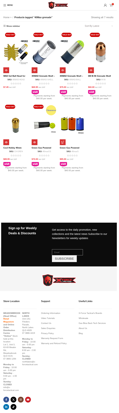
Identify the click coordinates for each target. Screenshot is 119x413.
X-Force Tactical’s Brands (90, 313)
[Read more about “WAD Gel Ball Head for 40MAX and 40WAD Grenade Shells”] (6, 70)
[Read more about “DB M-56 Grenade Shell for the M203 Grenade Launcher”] (91, 70)
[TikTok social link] (13, 407)
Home (6, 17)
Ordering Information (50, 313)
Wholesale (83, 318)
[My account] (105, 5)
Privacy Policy (47, 333)
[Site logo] (58, 5)
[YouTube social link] (28, 400)
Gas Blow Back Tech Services (92, 323)
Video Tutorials (48, 318)
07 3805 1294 (9, 359)
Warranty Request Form (52, 338)
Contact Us (46, 323)
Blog (81, 333)
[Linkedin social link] (6, 407)
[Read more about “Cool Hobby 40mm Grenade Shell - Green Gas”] (6, 142)
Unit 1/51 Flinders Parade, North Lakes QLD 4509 (27, 324)
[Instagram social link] (21, 400)
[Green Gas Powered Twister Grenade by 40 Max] (72, 124)
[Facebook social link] (6, 400)
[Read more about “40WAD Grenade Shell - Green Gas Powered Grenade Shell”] (34, 70)
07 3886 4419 (28, 333)
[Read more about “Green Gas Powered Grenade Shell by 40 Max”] (34, 142)
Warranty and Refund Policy (54, 343)
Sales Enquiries (48, 328)
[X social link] (13, 400)
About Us (83, 328)
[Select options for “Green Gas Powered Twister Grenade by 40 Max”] (63, 142)
